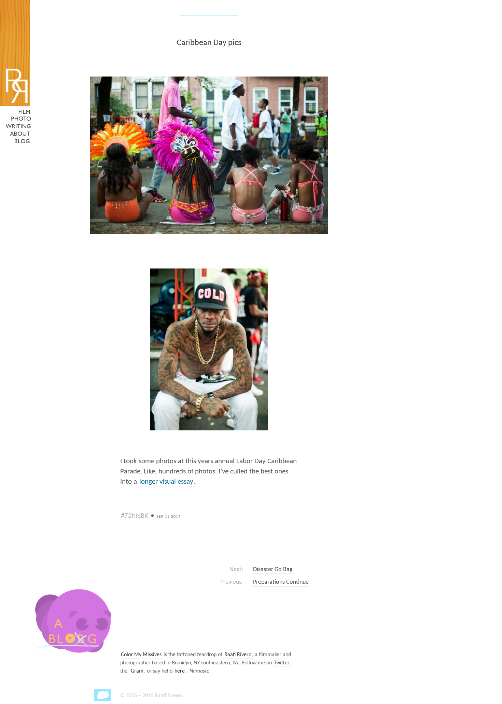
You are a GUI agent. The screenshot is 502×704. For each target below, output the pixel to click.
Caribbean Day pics (209, 43)
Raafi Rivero (237, 655)
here (180, 671)
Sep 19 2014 (168, 517)
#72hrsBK (134, 516)
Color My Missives (141, 655)
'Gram (136, 671)
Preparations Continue (281, 582)
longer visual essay (166, 481)
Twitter (282, 663)
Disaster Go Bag (272, 569)
